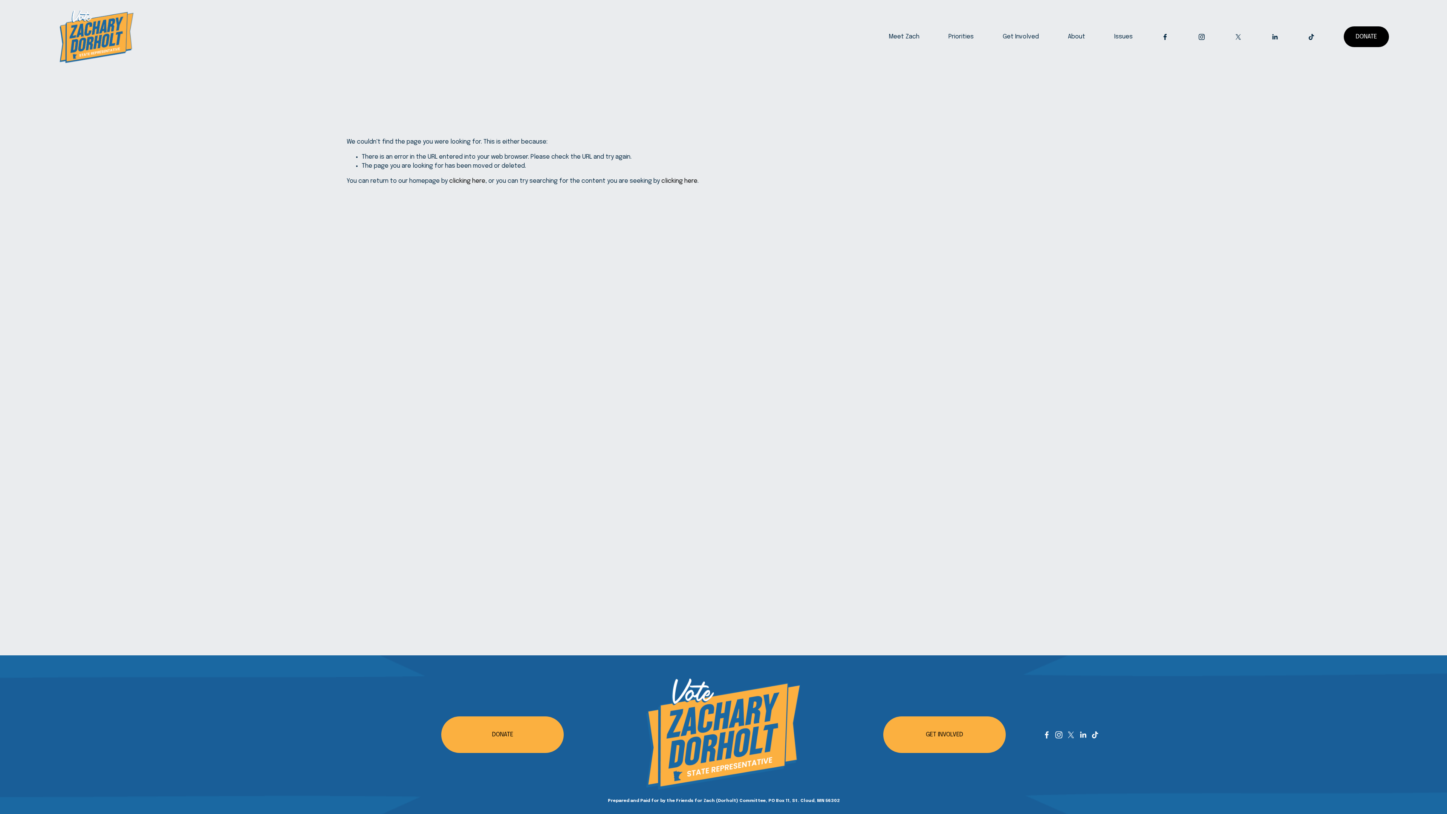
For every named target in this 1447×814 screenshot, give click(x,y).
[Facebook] (1165, 37)
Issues (1123, 37)
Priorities (961, 37)
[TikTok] (1311, 37)
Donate (1366, 37)
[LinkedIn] (1275, 37)
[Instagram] (1201, 37)
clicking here (467, 181)
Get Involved (1021, 37)
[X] (1238, 37)
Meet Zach (904, 37)
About (1076, 37)
